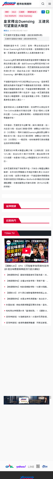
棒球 (7, 12)
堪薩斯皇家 (32, 12)
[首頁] (9, 4)
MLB (14, 12)
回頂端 (48, 428)
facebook (43, 11)
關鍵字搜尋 (42, 3)
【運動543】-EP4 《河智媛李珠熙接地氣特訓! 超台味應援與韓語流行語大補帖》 (26, 267)
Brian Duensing (25, 16)
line (47, 11)
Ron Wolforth (10, 16)
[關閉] (49, 397)
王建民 (21, 12)
